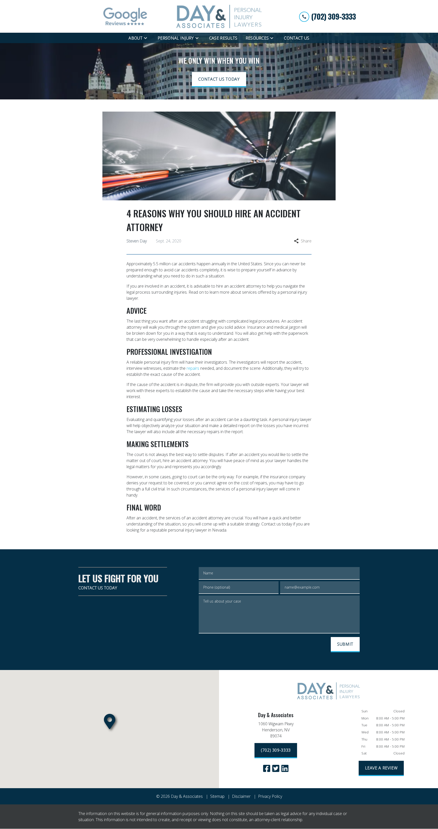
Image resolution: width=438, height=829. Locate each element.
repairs (193, 368)
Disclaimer (241, 796)
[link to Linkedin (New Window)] (284, 768)
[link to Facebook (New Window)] (266, 768)
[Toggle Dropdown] (147, 37)
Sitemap (217, 796)
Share (306, 241)
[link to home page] (219, 16)
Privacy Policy (270, 796)
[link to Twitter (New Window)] (275, 768)
